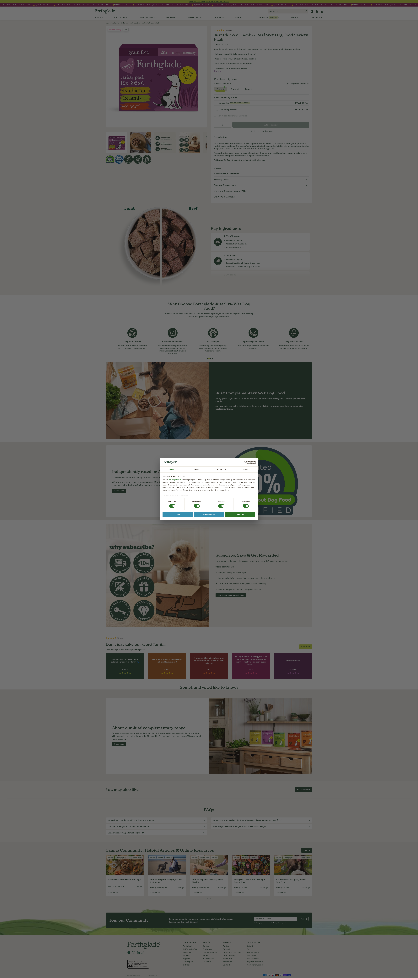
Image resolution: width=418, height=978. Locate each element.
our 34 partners (175, 480)
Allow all (240, 514)
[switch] (195, 505)
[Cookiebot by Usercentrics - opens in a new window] (246, 462)
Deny (178, 514)
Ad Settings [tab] (221, 469)
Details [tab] (196, 469)
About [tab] (245, 469)
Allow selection (209, 514)
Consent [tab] (172, 469)
